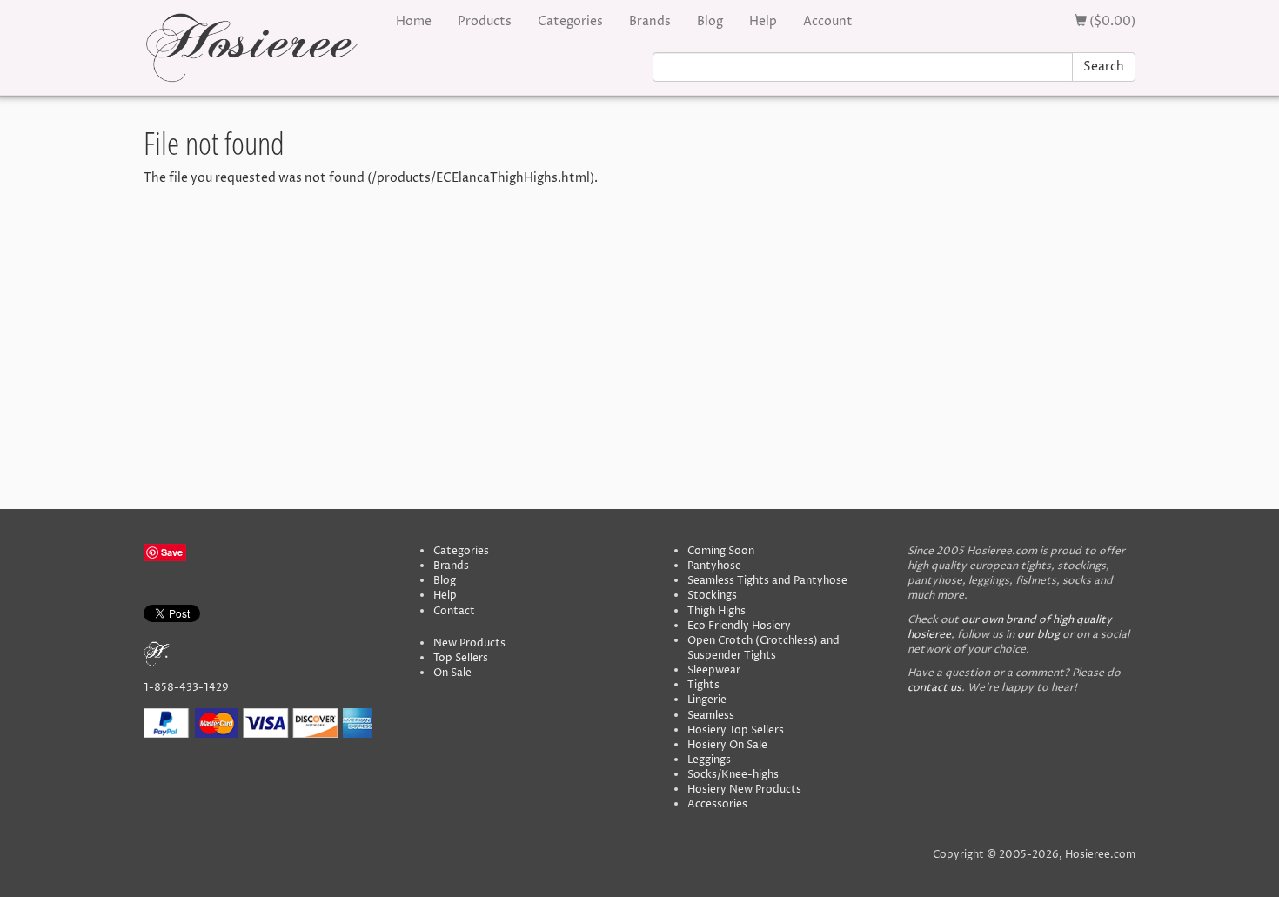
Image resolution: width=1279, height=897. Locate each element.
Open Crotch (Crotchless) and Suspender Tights (763, 648)
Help (763, 21)
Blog (710, 21)
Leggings (709, 760)
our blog (1038, 634)
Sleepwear (713, 670)
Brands (650, 21)
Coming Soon (720, 551)
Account (828, 21)
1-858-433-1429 (186, 687)
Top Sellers (460, 658)
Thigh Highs (716, 611)
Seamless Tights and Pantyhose (767, 580)
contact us (934, 687)
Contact (454, 611)
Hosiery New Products (744, 789)
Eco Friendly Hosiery (739, 626)
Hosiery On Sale (727, 745)
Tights (703, 685)
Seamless (710, 715)
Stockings (712, 595)
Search (1103, 66)
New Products (469, 643)
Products (485, 21)
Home (414, 21)
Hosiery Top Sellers (735, 730)
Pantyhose (714, 566)
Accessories (717, 804)
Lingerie (707, 700)
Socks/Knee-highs (733, 774)
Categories (570, 21)
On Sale (452, 673)
